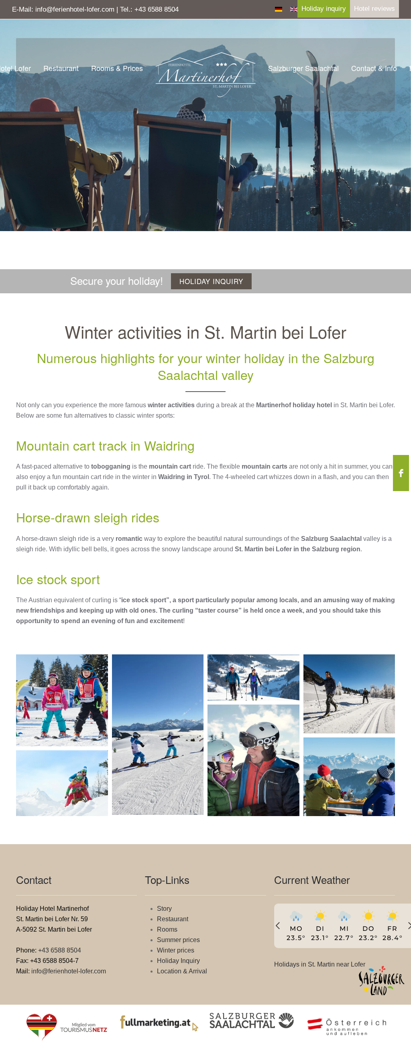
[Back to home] (205, 74)
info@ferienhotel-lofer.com (74, 9)
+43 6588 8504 (156, 9)
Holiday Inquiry (178, 960)
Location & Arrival (182, 971)
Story (164, 908)
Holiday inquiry (323, 8)
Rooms (167, 929)
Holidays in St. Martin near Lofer (319, 964)
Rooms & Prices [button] (117, 68)
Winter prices (175, 950)
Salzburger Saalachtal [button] (303, 68)
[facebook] (401, 473)
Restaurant (61, 68)
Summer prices (178, 939)
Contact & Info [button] (374, 68)
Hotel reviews (374, 8)
